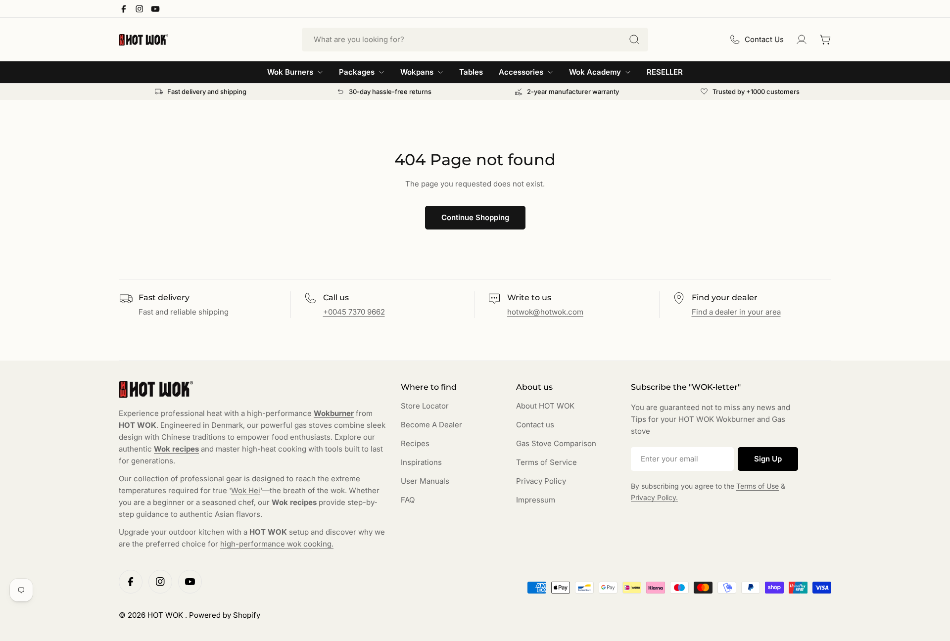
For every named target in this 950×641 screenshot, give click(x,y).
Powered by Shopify (224, 615)
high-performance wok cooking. (276, 544)
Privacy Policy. (654, 497)
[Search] (634, 40)
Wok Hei (245, 490)
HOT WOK (166, 615)
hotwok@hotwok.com (545, 312)
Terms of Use (757, 486)
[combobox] (475, 39)
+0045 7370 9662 (354, 312)
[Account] (802, 40)
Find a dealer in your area (736, 312)
